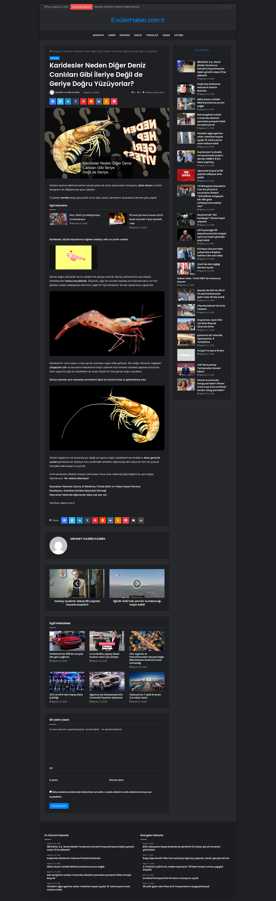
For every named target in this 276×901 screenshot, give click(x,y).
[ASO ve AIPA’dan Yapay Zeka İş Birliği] (67, 682)
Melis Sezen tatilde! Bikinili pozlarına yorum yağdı (118, 6)
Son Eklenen (202, 50)
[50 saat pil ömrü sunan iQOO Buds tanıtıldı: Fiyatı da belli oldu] (118, 219)
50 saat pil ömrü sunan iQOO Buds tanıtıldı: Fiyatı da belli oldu (146, 219)
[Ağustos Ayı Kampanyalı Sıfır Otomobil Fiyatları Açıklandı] (107, 682)
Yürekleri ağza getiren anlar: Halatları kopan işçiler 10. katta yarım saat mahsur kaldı (210, 138)
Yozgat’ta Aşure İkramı (210, 350)
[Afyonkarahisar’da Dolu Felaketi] (186, 310)
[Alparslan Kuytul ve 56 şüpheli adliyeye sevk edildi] (186, 175)
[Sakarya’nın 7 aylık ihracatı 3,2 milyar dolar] (147, 682)
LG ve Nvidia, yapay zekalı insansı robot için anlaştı (104, 655)
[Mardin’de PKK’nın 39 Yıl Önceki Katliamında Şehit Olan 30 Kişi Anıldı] (186, 295)
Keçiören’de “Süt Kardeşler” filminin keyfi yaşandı (211, 218)
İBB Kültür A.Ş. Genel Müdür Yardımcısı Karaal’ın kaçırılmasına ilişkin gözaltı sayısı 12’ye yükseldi (211, 68)
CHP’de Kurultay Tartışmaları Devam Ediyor (209, 368)
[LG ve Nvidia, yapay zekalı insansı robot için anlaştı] (107, 641)
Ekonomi (125, 35)
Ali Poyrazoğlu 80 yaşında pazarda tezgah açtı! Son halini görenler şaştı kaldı (211, 235)
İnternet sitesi (116, 780)
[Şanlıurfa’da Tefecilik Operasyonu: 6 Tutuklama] (186, 340)
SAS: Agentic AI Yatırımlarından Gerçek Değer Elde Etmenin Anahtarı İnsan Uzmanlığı (146, 658)
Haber (111, 35)
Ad (52, 768)
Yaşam (166, 35)
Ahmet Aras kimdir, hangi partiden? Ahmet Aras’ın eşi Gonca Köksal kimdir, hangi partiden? (211, 385)
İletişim (178, 35)
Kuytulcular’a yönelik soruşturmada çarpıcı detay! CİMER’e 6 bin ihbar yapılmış (210, 157)
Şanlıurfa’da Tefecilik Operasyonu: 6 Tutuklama (209, 339)
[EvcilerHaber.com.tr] (138, 20)
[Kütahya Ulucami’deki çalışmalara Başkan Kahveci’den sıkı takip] (186, 253)
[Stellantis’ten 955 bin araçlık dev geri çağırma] (67, 641)
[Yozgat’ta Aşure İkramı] (186, 355)
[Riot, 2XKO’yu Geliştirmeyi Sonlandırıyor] (58, 219)
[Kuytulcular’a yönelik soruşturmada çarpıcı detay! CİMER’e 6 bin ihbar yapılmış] (186, 156)
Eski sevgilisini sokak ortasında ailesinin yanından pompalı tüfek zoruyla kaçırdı (211, 119)
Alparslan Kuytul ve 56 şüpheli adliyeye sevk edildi (210, 174)
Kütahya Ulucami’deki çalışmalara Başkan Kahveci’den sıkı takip (210, 252)
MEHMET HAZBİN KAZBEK (67, 92)
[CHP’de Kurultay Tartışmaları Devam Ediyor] (186, 369)
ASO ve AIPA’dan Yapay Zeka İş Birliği (66, 696)
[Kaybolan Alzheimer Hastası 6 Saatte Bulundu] (186, 88)
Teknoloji (152, 35)
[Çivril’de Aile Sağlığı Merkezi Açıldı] (186, 269)
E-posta (54, 780)
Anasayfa (98, 35)
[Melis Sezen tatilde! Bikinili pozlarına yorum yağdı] (186, 104)
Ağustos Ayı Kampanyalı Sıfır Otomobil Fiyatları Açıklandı (106, 696)
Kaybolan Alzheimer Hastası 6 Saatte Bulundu (209, 87)
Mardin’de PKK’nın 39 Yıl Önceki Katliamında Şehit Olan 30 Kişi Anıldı (211, 294)
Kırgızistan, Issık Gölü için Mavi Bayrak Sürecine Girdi (209, 323)
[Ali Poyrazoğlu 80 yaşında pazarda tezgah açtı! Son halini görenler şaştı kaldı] (186, 235)
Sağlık (138, 35)
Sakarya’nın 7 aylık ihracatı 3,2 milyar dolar (145, 696)
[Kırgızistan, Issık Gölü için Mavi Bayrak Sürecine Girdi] (186, 324)
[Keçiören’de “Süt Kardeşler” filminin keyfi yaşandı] (186, 219)
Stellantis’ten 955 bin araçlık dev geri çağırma (66, 655)
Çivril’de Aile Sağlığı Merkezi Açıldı (208, 266)
